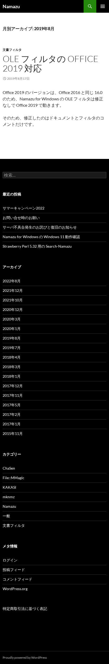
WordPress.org (15, 588)
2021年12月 (13, 290)
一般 (6, 516)
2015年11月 (13, 433)
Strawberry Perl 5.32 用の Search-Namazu (37, 246)
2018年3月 (12, 366)
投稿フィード (14, 569)
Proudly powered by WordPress (25, 657)
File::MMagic (13, 477)
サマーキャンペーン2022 (23, 208)
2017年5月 (12, 405)
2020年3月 (12, 319)
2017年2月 (12, 414)
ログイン (10, 560)
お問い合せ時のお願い (21, 217)
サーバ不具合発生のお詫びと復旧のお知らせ (40, 227)
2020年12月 (13, 309)
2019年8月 (12, 338)
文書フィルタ (12, 50)
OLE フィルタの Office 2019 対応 (50, 63)
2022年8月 (12, 281)
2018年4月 (12, 357)
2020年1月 (12, 328)
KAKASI (9, 487)
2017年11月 (13, 395)
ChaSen (9, 468)
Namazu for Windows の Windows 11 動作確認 (41, 236)
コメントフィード (17, 579)
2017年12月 (13, 386)
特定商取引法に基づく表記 (25, 608)
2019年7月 (12, 347)
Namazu (11, 6)
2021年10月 (13, 300)
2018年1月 (12, 376)
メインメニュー (102, 6)
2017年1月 (12, 424)
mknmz (9, 496)
